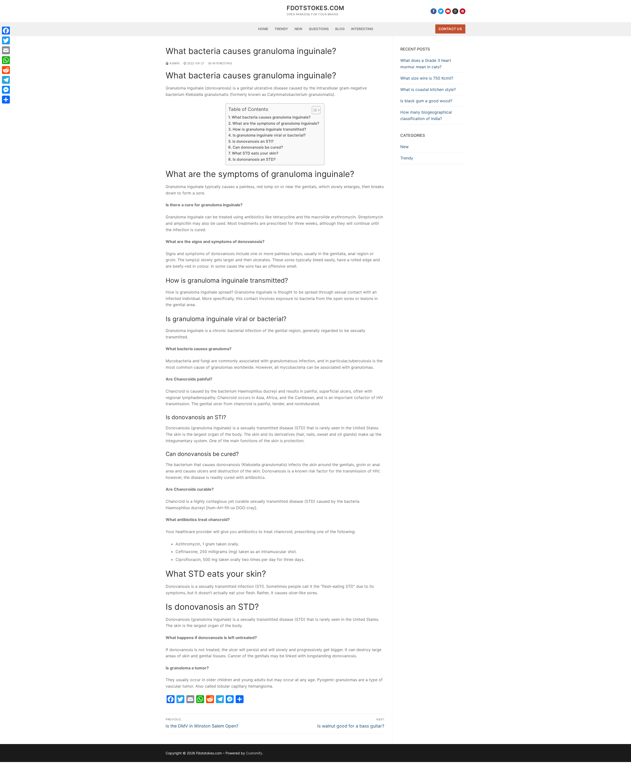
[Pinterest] (462, 11)
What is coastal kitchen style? (428, 89)
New (404, 146)
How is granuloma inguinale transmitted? (269, 129)
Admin (174, 63)
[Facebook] (433, 11)
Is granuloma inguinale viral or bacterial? (269, 135)
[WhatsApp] (6, 60)
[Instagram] (455, 11)
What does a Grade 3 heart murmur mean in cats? (425, 63)
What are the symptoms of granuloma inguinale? (275, 123)
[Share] (6, 99)
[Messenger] (6, 90)
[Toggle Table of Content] (313, 110)
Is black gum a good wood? (426, 100)
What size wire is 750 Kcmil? (426, 78)
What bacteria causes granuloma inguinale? (271, 117)
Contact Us (450, 29)
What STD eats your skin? (255, 153)
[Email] (6, 50)
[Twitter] (441, 11)
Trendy (406, 158)
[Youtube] (448, 11)
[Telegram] (6, 80)
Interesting (221, 63)
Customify (254, 753)
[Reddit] (6, 70)
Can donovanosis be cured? (258, 147)
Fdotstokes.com (315, 8)
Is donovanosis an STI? (252, 141)
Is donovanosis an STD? (254, 159)
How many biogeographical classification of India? (426, 115)
